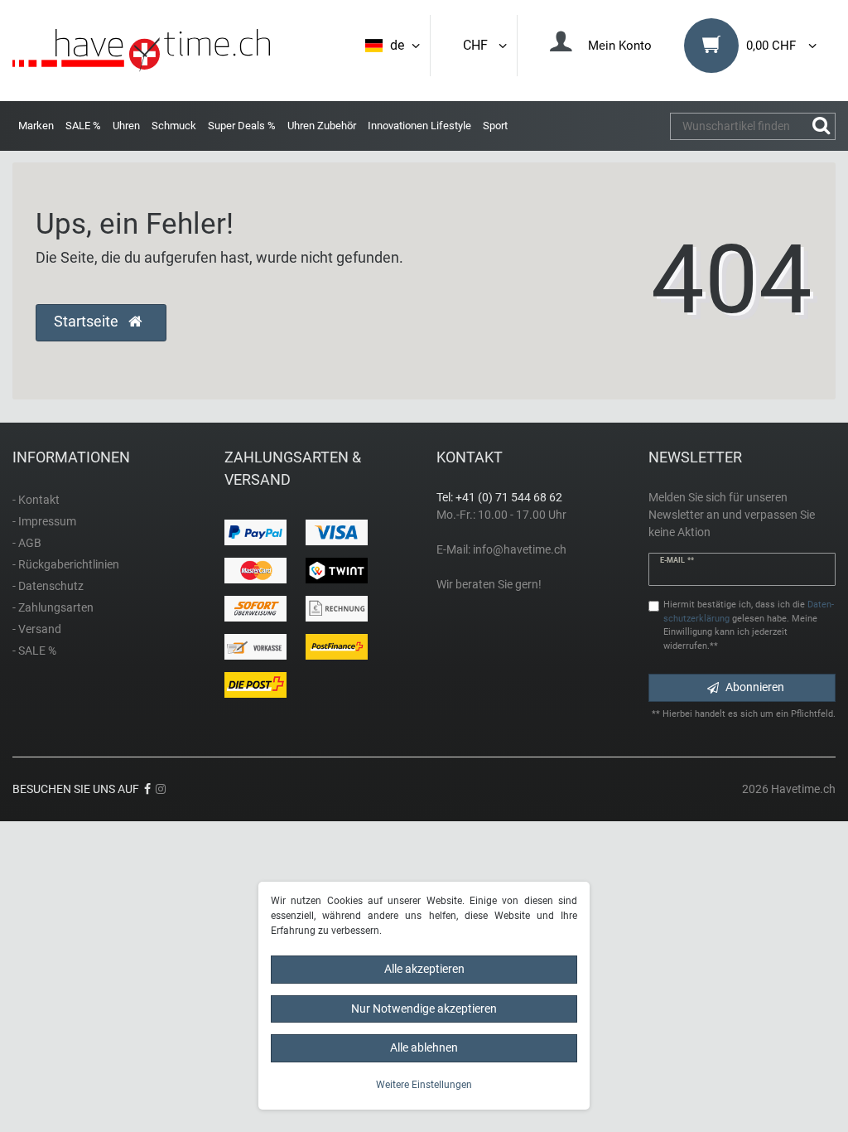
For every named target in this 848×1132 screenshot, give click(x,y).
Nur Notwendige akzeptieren (424, 1008)
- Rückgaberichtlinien (65, 564)
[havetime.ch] (141, 50)
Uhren (126, 125)
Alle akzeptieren (424, 968)
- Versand (36, 629)
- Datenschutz (48, 586)
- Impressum (44, 521)
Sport (495, 125)
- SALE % (34, 650)
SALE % (83, 125)
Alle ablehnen (424, 1047)
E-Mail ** (677, 560)
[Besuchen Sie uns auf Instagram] (161, 789)
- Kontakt (36, 499)
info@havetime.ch (519, 549)
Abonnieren (754, 687)
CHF (478, 45)
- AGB (26, 542)
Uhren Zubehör (321, 125)
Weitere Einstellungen (424, 1085)
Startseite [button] (88, 321)
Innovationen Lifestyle (419, 125)
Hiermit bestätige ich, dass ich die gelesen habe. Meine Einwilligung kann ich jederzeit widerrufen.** (748, 625)
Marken (36, 125)
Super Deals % (242, 125)
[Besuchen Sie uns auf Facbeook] (147, 789)
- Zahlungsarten (53, 607)
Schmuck (174, 125)
